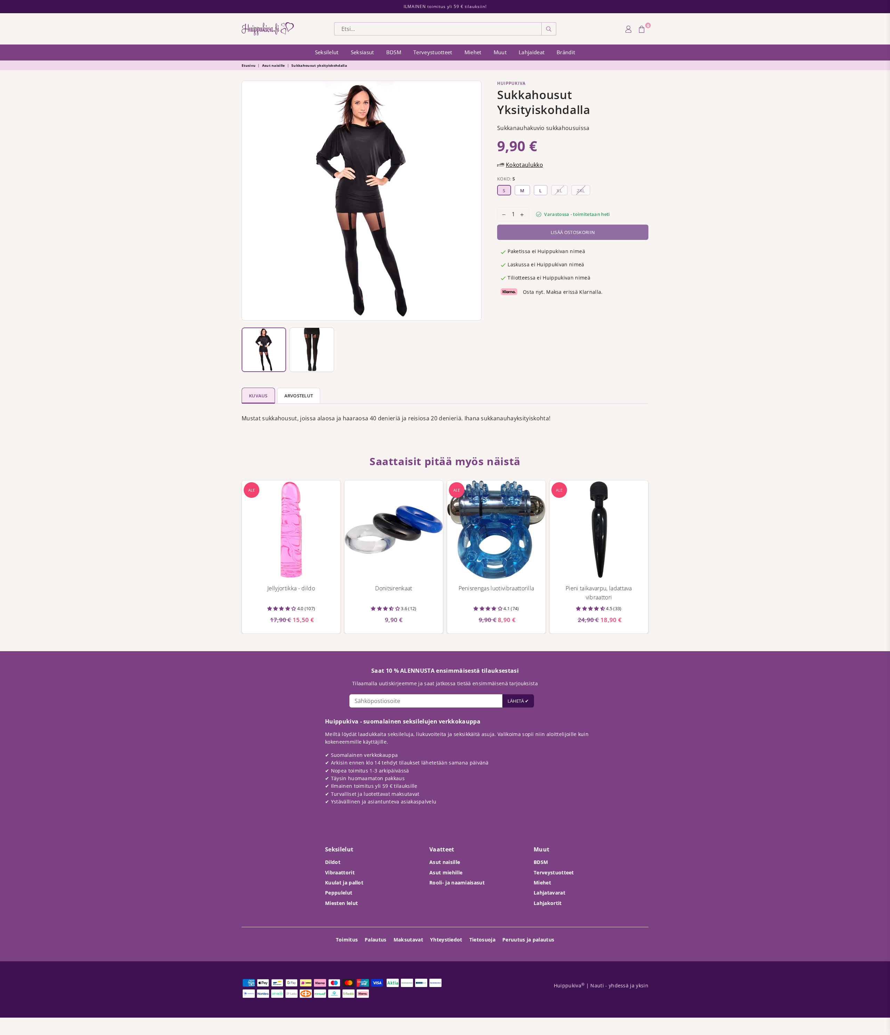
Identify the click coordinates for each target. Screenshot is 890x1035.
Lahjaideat (531, 52)
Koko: (506, 179)
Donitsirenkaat (393, 588)
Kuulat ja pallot (344, 882)
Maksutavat (408, 939)
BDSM (393, 52)
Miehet (473, 52)
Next (474, 200)
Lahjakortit (548, 903)
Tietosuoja (482, 939)
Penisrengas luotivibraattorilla (496, 588)
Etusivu (249, 65)
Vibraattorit (340, 872)
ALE (251, 490)
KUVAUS (258, 396)
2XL (581, 190)
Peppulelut (338, 892)
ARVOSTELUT (298, 396)
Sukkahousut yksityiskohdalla (319, 65)
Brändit (566, 52)
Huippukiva (511, 83)
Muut (500, 52)
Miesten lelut (341, 903)
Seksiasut (362, 52)
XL (559, 190)
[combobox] (438, 28)
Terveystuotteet (432, 52)
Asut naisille (273, 65)
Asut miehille (445, 872)
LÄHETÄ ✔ (518, 701)
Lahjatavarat (549, 892)
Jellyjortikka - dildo (291, 588)
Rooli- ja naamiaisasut (457, 882)
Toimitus (347, 939)
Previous (249, 200)
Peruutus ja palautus (528, 939)
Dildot (332, 862)
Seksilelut (327, 52)
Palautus (376, 939)
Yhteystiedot (446, 939)
